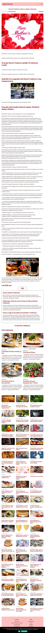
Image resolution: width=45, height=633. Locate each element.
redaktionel (41, 11)
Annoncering (31, 621)
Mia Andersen (10, 377)
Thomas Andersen (32, 377)
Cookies (31, 624)
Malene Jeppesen (32, 348)
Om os (31, 622)
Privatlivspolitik (24, 631)
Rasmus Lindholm (11, 347)
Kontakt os (31, 626)
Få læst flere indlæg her (22, 326)
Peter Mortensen (12, 11)
